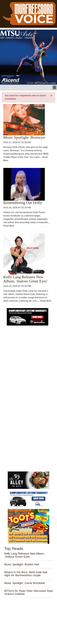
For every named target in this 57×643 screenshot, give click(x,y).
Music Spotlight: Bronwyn (24, 137)
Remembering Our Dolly (22, 203)
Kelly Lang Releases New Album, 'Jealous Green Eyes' (25, 279)
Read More (8, 226)
